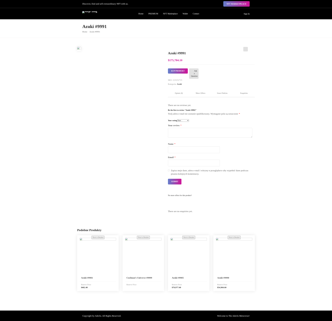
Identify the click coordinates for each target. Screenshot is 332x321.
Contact (196, 14)
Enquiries (244, 93)
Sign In (247, 14)
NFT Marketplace (236, 4)
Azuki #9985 (178, 278)
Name (171, 144)
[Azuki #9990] (234, 256)
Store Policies (222, 93)
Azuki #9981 (87, 278)
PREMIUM (153, 14)
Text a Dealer (98, 237)
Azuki (179, 84)
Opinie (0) (179, 93)
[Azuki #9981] (98, 256)
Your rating (172, 121)
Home (140, 14)
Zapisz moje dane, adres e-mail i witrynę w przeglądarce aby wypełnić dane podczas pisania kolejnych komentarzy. (209, 172)
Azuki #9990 (223, 278)
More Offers (200, 93)
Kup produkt (178, 71)
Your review (175, 125)
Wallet (185, 14)
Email (172, 157)
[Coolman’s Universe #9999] (143, 256)
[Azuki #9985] (189, 256)
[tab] (179, 93)
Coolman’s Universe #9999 (139, 278)
